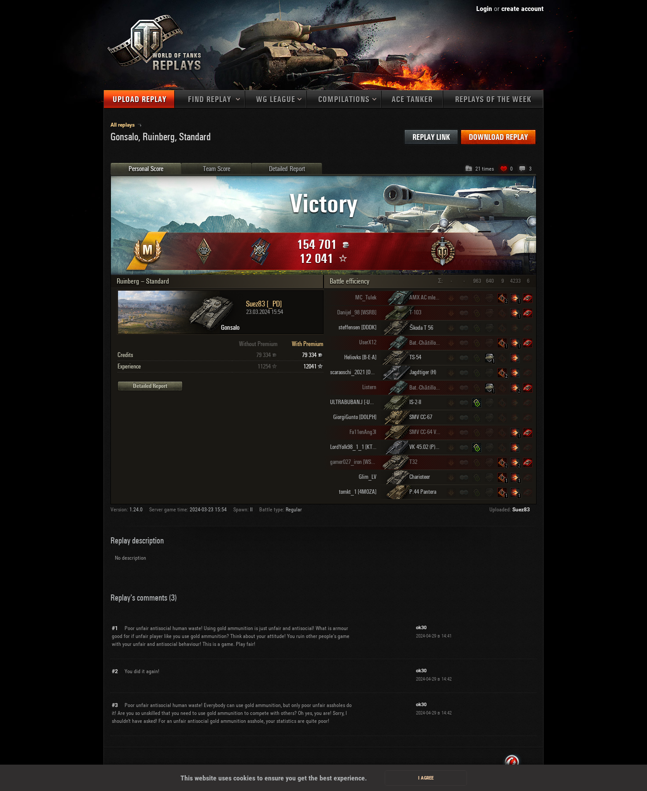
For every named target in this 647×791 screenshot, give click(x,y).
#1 (115, 628)
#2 (115, 671)
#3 (115, 705)
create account (522, 8)
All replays (123, 125)
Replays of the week (493, 99)
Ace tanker (412, 99)
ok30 (421, 628)
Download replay (498, 137)
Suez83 (521, 510)
